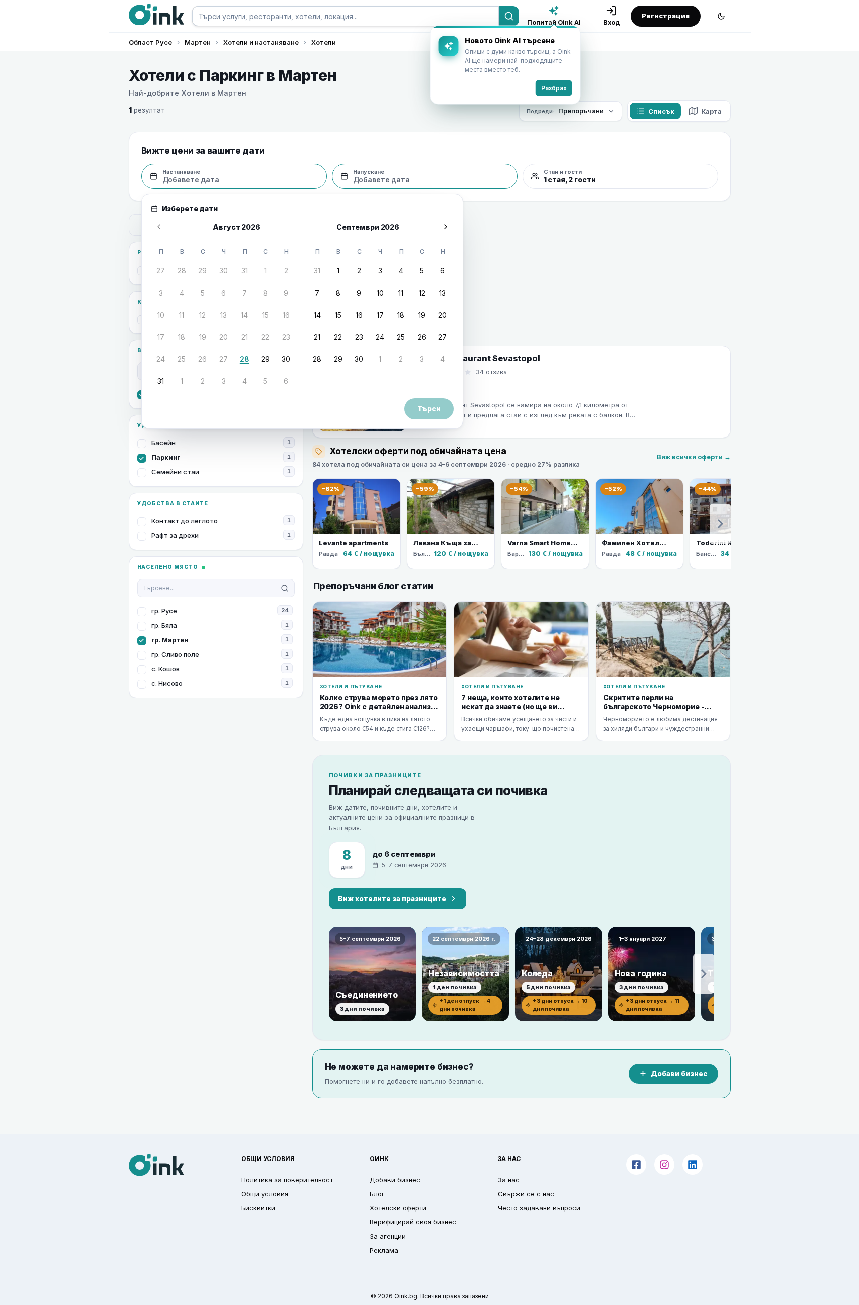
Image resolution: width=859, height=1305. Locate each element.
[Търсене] (509, 16)
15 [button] (265, 315)
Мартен (198, 42)
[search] (345, 16)
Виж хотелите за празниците (392, 899)
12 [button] (202, 315)
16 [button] (286, 315)
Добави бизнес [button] (395, 1180)
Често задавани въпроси (539, 1208)
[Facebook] (636, 1164)
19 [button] (202, 337)
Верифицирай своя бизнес (413, 1222)
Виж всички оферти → (694, 457)
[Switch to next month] (446, 227)
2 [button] (286, 270)
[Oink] (156, 14)
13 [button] (223, 315)
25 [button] (182, 359)
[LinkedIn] (692, 1164)
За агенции (388, 1236)
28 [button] (182, 270)
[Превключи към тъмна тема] (721, 16)
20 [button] (223, 337)
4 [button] (182, 292)
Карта (711, 111)
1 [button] (265, 270)
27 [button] (160, 270)
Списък (661, 111)
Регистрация (666, 16)
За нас (509, 1180)
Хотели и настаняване (261, 42)
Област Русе (150, 42)
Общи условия (264, 1194)
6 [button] (223, 292)
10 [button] (160, 315)
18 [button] (181, 337)
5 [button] (203, 292)
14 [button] (244, 315)
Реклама (384, 1250)
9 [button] (286, 292)
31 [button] (244, 270)
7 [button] (244, 292)
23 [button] (286, 337)
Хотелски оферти (398, 1208)
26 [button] (202, 359)
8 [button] (265, 292)
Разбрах (554, 88)
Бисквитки (258, 1208)
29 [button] (202, 270)
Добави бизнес (679, 1074)
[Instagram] (664, 1164)
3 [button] (161, 292)
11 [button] (181, 315)
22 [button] (265, 337)
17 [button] (160, 337)
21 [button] (244, 337)
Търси (429, 409)
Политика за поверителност (287, 1180)
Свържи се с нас (526, 1194)
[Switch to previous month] (159, 227)
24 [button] (160, 359)
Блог (377, 1194)
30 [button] (223, 270)
